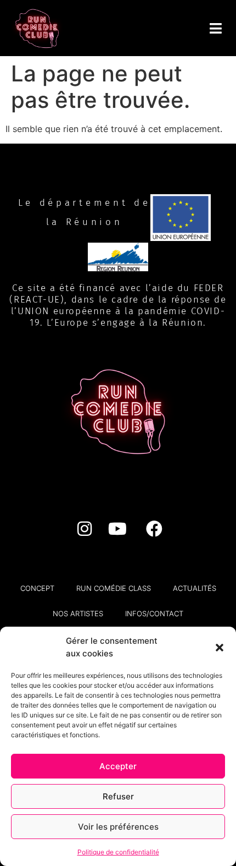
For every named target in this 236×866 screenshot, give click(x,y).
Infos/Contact (154, 613)
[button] (219, 647)
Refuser (118, 796)
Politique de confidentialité (118, 852)
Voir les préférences (118, 826)
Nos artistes (78, 613)
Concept (37, 588)
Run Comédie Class (113, 588)
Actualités (194, 588)
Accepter (118, 766)
